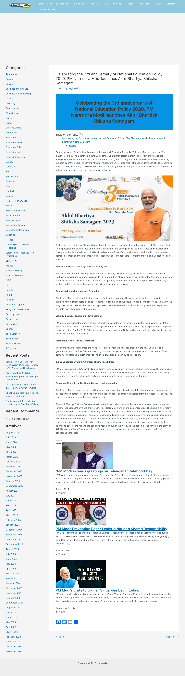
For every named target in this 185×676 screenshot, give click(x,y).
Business (94, 4)
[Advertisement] (92, 35)
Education (11, 137)
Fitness (9, 186)
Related (72, 145)
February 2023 (13, 636)
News (49, 4)
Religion (10, 299)
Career (9, 98)
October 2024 (13, 539)
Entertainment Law (15, 157)
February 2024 (13, 578)
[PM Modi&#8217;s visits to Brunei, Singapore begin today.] (81, 573)
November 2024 (14, 534)
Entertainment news (47, 9)
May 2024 (11, 563)
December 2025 (14, 471)
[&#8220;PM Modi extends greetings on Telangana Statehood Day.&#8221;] (87, 454)
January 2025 (13, 524)
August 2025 (12, 490)
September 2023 (14, 602)
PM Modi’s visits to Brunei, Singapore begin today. (97, 590)
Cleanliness (12, 113)
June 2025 (11, 500)
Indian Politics (13, 215)
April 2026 (11, 451)
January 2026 (13, 466)
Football (10, 191)
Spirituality (11, 324)
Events (9, 161)
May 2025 (11, 505)
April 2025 (11, 510)
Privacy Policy (144, 4)
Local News (11, 260)
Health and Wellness (16, 210)
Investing (10, 234)
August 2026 (12, 432)
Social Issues (12, 319)
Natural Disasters (14, 275)
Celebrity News (14, 108)
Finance (10, 181)
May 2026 (11, 447)
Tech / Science (79, 4)
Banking (10, 79)
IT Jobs (9, 239)
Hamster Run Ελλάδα (17, 200)
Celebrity (10, 103)
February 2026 (13, 461)
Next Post (172, 637)
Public (9, 294)
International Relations (17, 230)
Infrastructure (13, 220)
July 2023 (11, 612)
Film (8, 171)
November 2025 (14, 476)
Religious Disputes (15, 304)
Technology (12, 338)
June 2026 (11, 442)
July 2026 (11, 437)
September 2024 (14, 544)
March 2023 (12, 632)
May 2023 (11, 622)
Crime (9, 123)
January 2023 (13, 641)
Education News (14, 142)
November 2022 (14, 651)
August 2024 (12, 549)
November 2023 (14, 593)
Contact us (171, 4)
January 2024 (13, 583)
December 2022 (14, 646)
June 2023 (11, 617)
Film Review (12, 176)
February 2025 (13, 520)
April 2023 (11, 627)
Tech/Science (13, 333)
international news (15, 225)
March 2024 (12, 573)
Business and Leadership (19, 93)
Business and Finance (17, 88)
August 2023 (12, 607)
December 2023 (14, 588)
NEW (8, 280)
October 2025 (13, 481)
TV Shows (11, 348)
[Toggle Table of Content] (81, 134)
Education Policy (14, 147)
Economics (11, 132)
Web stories (118, 4)
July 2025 (11, 495)
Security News (13, 314)
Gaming (10, 196)
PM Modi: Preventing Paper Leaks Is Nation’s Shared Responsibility (111, 529)
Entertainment (62, 4)
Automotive (11, 74)
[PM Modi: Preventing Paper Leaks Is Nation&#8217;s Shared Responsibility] (81, 512)
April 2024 (11, 568)
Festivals (10, 166)
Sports (131, 4)
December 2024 (14, 529)
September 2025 (14, 486)
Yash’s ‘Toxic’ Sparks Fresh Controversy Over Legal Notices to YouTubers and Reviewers (22, 365)
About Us (158, 4)
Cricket (9, 118)
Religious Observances (17, 309)
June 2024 (11, 559)
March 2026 (12, 456)
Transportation (13, 343)
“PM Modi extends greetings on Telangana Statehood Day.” (105, 471)
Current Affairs (13, 127)
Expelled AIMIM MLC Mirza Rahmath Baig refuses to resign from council (22, 376)
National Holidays (15, 270)
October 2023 (13, 598)
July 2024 (11, 554)
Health (106, 4)
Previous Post (57, 637)
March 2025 (12, 515)
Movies (9, 265)
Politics (9, 290)
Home (40, 4)
